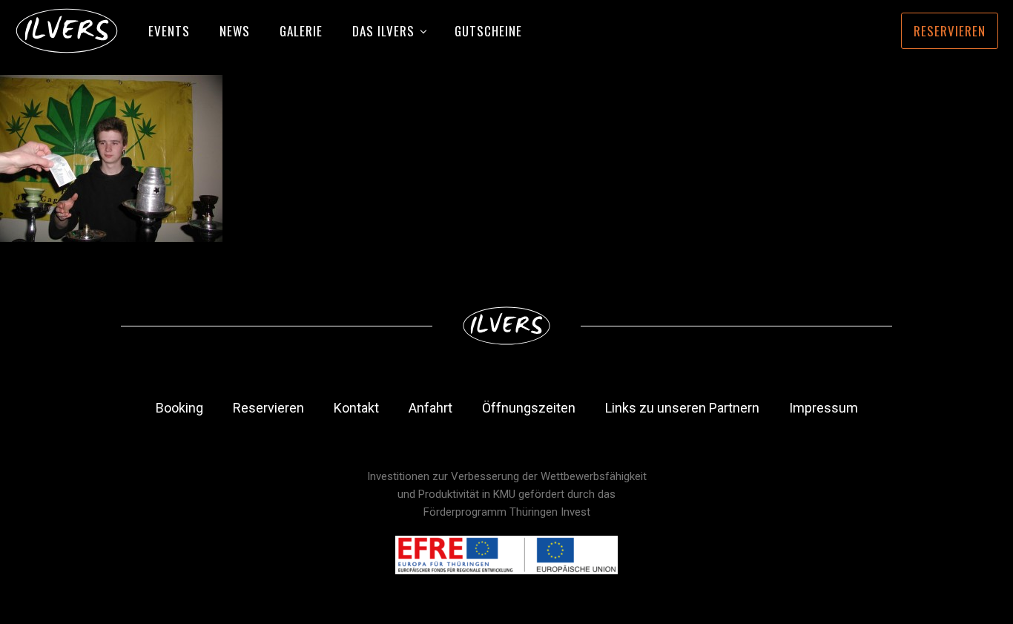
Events (169, 31)
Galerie (301, 31)
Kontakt (356, 408)
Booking (179, 408)
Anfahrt (430, 408)
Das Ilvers (383, 31)
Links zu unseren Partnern (682, 408)
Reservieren (950, 31)
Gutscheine (488, 31)
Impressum (823, 408)
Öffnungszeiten (528, 408)
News (235, 31)
